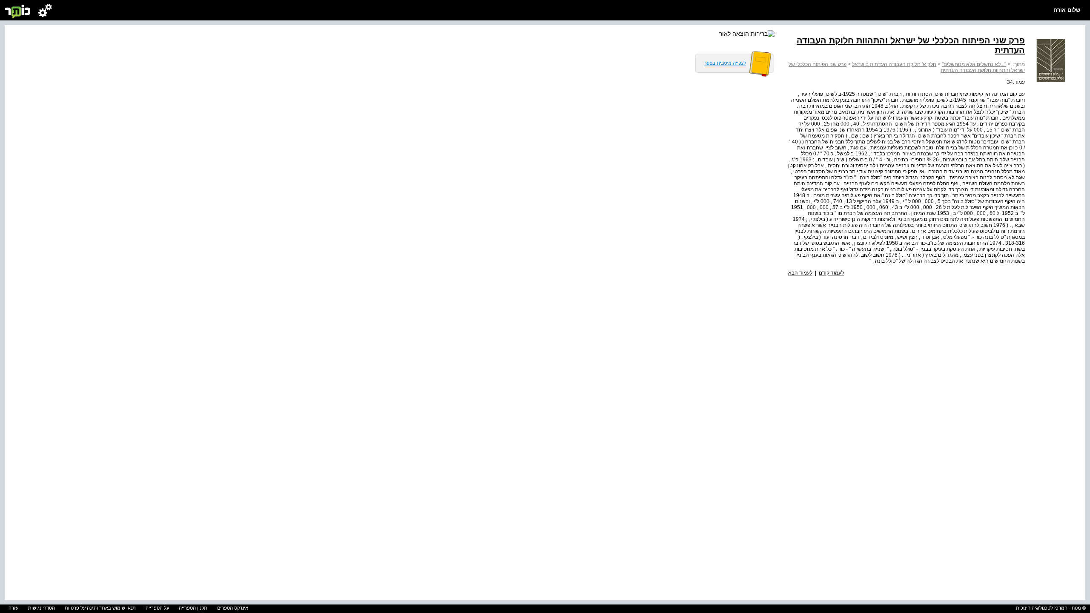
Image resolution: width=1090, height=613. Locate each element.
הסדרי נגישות (41, 607)
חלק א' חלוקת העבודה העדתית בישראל (894, 64)
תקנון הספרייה (193, 607)
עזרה (13, 607)
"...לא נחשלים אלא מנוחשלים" (974, 64)
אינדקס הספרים (232, 607)
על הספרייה (157, 607)
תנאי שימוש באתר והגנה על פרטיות (100, 607)
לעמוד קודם (831, 273)
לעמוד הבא (800, 273)
